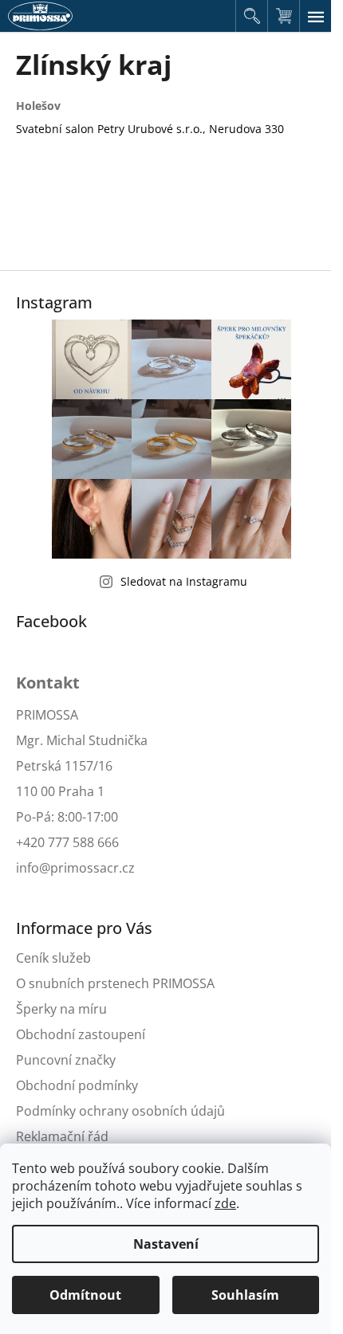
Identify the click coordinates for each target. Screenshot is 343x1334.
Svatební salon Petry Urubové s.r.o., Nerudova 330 (150, 128)
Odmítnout (85, 1295)
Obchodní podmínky (77, 1085)
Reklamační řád (62, 1136)
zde (225, 1203)
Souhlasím (245, 1295)
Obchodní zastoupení (80, 1034)
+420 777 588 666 (67, 842)
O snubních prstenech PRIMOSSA (115, 983)
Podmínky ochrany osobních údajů (120, 1111)
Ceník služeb (53, 958)
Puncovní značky (66, 1060)
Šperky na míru (61, 1009)
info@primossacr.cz (75, 868)
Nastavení (166, 1244)
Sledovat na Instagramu (183, 581)
